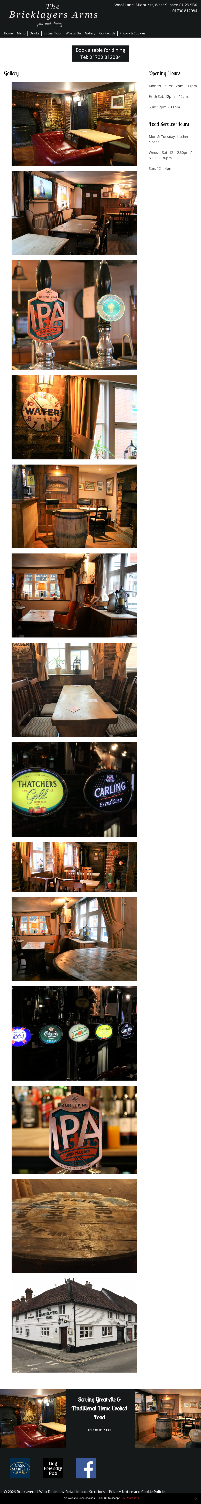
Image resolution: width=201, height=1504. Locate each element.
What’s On (73, 33)
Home (8, 33)
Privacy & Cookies (132, 33)
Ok (123, 1497)
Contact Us (107, 33)
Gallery (90, 33)
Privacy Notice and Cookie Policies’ (137, 1491)
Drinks (34, 33)
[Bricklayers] (52, 15)
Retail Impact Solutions (85, 1491)
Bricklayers (26, 1491)
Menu (21, 33)
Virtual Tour (53, 33)
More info (133, 1497)
